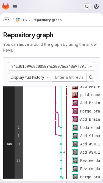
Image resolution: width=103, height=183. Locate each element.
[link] (66, 86)
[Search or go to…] (87, 6)
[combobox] (30, 77)
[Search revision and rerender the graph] (91, 77)
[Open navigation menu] (15, 6)
